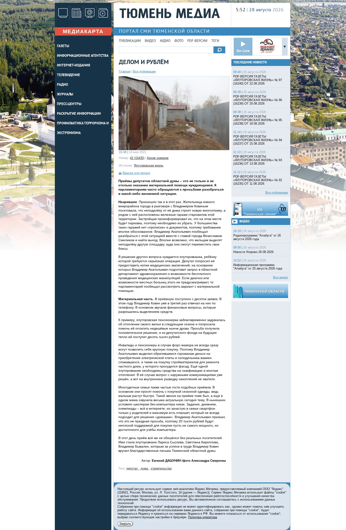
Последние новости (250, 63)
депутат (132, 468)
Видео (150, 41)
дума (145, 468)
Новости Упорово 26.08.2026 (253, 252)
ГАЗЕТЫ (63, 46)
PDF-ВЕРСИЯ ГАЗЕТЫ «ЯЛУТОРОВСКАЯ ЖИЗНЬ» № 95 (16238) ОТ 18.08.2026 (257, 120)
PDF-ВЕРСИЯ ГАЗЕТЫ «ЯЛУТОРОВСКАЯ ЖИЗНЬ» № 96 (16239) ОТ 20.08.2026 (257, 100)
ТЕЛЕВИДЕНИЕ (68, 75)
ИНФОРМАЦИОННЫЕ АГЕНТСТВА (83, 56)
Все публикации (144, 71)
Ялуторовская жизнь (148, 165)
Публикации (130, 41)
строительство (161, 468)
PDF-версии (197, 41)
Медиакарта (83, 31)
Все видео (280, 277)
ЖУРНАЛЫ (65, 94)
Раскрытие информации (79, 114)
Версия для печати (136, 173)
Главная (124, 71)
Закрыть (125, 524)
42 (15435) (137, 158)
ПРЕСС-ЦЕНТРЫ (69, 104)
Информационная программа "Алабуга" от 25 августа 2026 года (257, 266)
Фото (178, 41)
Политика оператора (202, 517)
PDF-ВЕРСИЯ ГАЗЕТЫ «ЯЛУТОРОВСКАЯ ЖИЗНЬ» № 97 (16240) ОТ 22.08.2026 (257, 80)
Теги (215, 41)
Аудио (165, 41)
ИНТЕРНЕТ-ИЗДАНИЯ (73, 65)
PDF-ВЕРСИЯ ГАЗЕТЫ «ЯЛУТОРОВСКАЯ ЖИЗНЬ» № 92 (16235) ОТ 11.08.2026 (257, 180)
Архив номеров (158, 158)
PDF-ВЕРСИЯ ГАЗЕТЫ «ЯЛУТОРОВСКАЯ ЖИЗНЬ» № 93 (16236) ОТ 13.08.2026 (257, 160)
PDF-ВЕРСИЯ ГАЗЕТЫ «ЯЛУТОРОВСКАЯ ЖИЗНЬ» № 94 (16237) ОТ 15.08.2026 (257, 140)
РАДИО (62, 85)
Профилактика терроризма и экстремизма (83, 128)
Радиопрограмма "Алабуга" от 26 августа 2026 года (257, 237)
